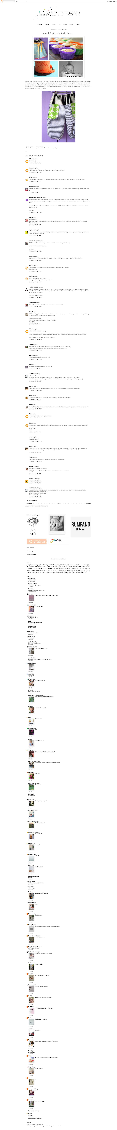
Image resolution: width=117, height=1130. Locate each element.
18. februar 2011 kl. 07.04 (35, 172)
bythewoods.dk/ (32, 626)
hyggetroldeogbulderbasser (35, 197)
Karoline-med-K (33, 478)
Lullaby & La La (32, 924)
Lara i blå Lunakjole (39, 740)
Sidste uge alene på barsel (34, 691)
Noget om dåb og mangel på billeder (43, 997)
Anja (30, 364)
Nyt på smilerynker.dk (40, 822)
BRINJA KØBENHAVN (33, 876)
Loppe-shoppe (31, 1067)
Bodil (30, 404)
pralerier (30, 706)
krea (47, 147)
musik (60, 570)
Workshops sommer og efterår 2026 (36, 590)
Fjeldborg (30, 892)
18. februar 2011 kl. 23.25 (35, 381)
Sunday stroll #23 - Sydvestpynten (36, 882)
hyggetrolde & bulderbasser (35, 946)
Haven (65, 24)
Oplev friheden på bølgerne (34, 585)
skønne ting (50, 147)
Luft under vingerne (33, 913)
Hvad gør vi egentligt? (33, 632)
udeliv (76, 572)
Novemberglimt (38, 915)
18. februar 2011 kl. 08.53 (35, 225)
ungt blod (30, 1115)
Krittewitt (30, 690)
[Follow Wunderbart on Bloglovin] (33, 535)
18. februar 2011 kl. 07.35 (35, 212)
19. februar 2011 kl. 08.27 (35, 408)
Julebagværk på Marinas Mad (35, 622)
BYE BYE (30, 877)
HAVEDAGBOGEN (32, 647)
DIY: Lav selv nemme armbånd (42, 975)
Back (36, 904)
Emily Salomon (32, 616)
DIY (60, 24)
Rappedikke (31, 794)
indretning (39, 568)
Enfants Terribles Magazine (35, 1118)
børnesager (35, 147)
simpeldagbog (31, 658)
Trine (30, 413)
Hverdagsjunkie (32, 985)
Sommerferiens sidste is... (41, 707)
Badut (29, 621)
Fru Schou (30, 996)
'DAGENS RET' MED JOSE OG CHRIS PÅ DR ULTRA (46, 1041)
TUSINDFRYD (31, 750)
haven (70, 566)
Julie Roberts (32, 466)
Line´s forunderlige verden (34, 935)
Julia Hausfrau (32, 186)
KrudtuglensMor (33, 302)
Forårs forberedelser (40, 1101)
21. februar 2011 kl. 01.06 (35, 452)
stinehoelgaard (32, 605)
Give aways (35, 565)
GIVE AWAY (37, 773)
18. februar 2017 (39, 866)
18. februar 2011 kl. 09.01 (35, 251)
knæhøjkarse (31, 1018)
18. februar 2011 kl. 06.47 (35, 163)
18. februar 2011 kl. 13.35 (35, 368)
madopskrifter (48, 570)
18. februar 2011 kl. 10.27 (35, 297)
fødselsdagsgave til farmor (41, 1019)
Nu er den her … (39, 784)
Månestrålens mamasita (34, 240)
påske (73, 570)
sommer (29, 572)
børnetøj (40, 147)
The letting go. (31, 888)
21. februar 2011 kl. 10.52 (35, 473)
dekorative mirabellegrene (41, 648)
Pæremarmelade (32, 579)
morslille (31, 265)
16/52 (36, 1090)
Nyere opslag (29, 503)
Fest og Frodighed (39, 964)
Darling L (31, 395)
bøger (79, 564)
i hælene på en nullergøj (34, 952)
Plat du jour (31, 1039)
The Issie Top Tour (39, 833)
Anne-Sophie (32, 355)
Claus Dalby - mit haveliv (34, 783)
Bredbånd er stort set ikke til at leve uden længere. (39, 659)
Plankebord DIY (32, 627)
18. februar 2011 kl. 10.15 (35, 282)
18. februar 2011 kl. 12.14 (35, 359)
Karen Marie (31, 589)
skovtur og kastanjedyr (40, 937)
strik (49, 572)
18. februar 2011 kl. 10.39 (35, 306)
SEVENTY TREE (32, 902)
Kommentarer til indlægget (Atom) (40, 506)
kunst (32, 570)
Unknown (31, 158)
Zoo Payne (30, 886)
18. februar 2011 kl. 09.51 (35, 271)
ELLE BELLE (31, 1006)
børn (31, 147)
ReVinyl (31, 311)
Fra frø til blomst (32, 728)
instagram (62, 568)
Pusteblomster (31, 1100)
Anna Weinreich (32, 663)
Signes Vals (31, 799)
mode (54, 570)
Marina (30, 457)
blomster (65, 565)
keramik (81, 568)
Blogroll (71, 24)
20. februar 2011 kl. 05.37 (35, 432)
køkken (39, 570)
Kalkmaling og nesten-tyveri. (41, 893)
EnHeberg (31, 276)
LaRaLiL (30, 739)
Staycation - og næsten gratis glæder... (43, 953)
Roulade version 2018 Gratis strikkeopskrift (45, 751)
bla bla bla (56, 565)
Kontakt (54, 24)
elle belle (48, 566)
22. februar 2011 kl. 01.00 (35, 497)
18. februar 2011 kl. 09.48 (35, 260)
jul (67, 568)
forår (63, 566)
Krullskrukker (31, 963)
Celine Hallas (31, 881)
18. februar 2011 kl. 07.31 (35, 192)
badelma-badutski (32, 583)
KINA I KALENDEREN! (40, 680)
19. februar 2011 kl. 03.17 (35, 399)
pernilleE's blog (32, 854)
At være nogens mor (33, 617)
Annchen (31, 217)
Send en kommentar (32, 500)
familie (44, 147)
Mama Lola (31, 865)
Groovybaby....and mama (34, 832)
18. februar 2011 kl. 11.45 (35, 350)
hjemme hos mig (81, 566)
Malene (31, 177)
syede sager (58, 147)
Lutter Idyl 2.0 (31, 1052)
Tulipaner (37, 729)
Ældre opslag (88, 503)
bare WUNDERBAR (33, 373)
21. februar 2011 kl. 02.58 (35, 461)
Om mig (47, 24)
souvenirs (30, 594)
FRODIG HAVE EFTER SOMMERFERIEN (44, 696)
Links (78, 24)
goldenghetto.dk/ (32, 641)
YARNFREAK (31, 974)
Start (58, 503)
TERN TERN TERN (39, 606)
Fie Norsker (31, 638)
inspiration (51, 568)
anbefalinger (45, 565)
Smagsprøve (38, 844)
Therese (31, 344)
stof (54, 147)
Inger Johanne (32, 230)
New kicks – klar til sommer (34, 643)
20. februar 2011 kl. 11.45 (35, 441)
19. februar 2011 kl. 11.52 (35, 418)
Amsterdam (37, 1030)
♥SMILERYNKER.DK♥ (33, 821)
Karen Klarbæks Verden (34, 761)
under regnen (31, 795)
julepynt (73, 568)
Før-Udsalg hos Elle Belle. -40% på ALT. (43, 1008)
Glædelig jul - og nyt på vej (41, 800)
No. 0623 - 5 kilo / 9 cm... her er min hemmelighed (46, 1057)
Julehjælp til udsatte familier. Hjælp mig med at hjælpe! (47, 926)
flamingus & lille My (33, 1089)
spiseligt (36, 572)
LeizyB (30, 1113)
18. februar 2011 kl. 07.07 (35, 181)
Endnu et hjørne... (39, 1068)
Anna (30, 423)
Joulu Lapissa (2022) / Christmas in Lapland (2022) (46, 595)
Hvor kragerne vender (33, 1111)
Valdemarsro (31, 578)
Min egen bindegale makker (41, 986)
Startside (39, 24)
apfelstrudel (31, 1028)
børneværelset (38, 566)
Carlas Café (31, 674)
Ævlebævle (31, 772)
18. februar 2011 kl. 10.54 (35, 339)
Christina (31, 386)
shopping (81, 570)
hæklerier (30, 568)
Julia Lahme (31, 631)
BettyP (29, 717)
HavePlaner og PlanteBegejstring (36, 695)
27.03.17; (37, 855)
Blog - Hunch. (31, 636)
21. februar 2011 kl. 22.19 (35, 483)
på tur (67, 570)
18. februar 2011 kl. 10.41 (35, 324)
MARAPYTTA (31, 843)
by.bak (29, 1056)
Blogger (64, 559)
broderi (74, 564)
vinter (82, 572)
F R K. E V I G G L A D (34, 287)
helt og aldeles (31, 679)
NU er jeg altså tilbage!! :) (34, 948)
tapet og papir (67, 572)
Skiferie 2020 (31, 675)
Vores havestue (38, 718)
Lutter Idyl (30, 1050)
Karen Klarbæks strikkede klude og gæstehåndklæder (47, 762)
